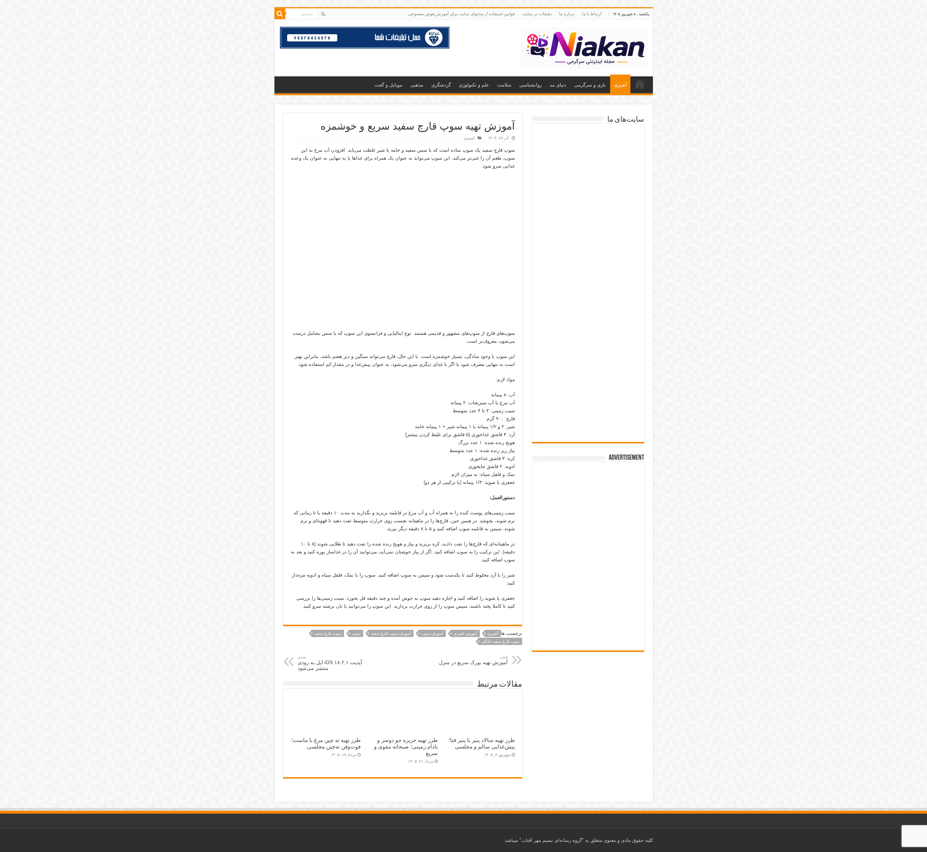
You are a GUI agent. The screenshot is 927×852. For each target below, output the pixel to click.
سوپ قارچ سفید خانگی (500, 641)
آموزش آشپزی (465, 633)
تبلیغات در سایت (537, 13)
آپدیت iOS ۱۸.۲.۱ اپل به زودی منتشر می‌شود (330, 663)
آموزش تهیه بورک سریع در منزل (473, 660)
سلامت (504, 85)
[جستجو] (279, 13)
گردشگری (441, 85)
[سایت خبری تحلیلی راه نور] (588, 220)
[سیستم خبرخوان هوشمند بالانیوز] (588, 345)
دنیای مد (558, 85)
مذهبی (416, 85)
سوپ (356, 633)
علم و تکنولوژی (474, 85)
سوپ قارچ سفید (327, 633)
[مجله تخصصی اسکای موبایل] (588, 385)
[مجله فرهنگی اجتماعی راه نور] (588, 184)
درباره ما (567, 13)
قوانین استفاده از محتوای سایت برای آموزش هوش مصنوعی (461, 13)
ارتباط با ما (591, 13)
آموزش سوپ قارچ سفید (391, 633)
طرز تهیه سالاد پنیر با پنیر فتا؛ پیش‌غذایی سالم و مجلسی (481, 743)
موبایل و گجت (388, 85)
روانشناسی (530, 85)
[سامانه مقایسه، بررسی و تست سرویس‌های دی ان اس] (588, 422)
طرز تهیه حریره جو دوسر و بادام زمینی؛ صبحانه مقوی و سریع (406, 746)
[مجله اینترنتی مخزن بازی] (588, 145)
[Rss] (323, 14)
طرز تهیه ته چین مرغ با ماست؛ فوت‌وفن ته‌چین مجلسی (326, 743)
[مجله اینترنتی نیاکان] (584, 46)
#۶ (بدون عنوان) (639, 84)
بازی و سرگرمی (590, 85)
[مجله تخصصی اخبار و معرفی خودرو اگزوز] (588, 301)
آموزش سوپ (432, 633)
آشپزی (620, 85)
